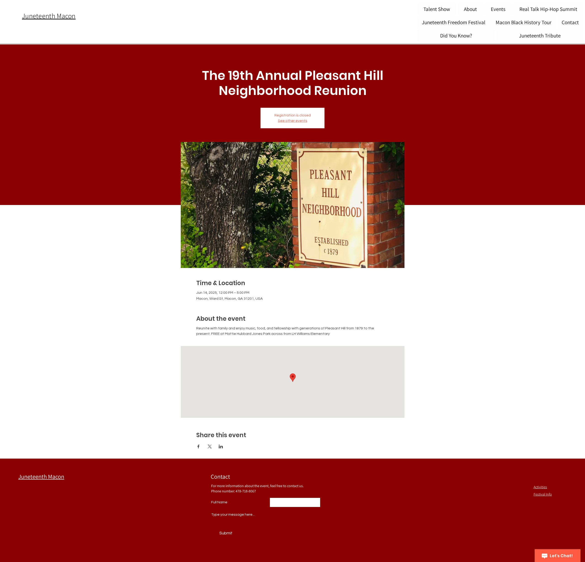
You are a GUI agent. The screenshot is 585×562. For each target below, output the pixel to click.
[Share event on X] (209, 446)
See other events (292, 121)
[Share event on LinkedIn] (221, 446)
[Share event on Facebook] (198, 446)
